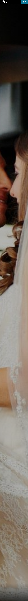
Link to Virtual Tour (14, 2)
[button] (3, 598)
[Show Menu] (18, 2)
